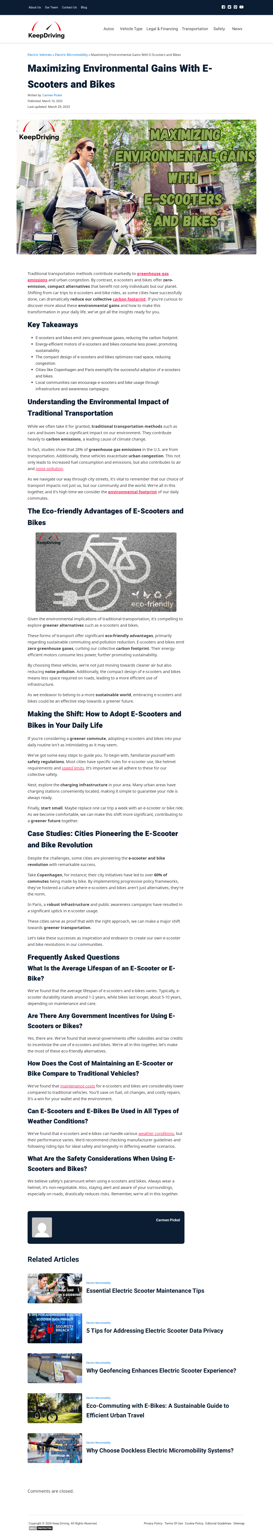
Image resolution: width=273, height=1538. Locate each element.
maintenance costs (77, 1086)
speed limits (73, 768)
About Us (35, 7)
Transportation (195, 29)
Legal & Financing (162, 29)
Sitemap (238, 1523)
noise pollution (49, 468)
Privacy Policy (153, 1523)
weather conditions (156, 1133)
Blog (84, 7)
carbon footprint (129, 299)
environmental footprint (132, 491)
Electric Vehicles (40, 55)
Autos (109, 29)
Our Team (51, 7)
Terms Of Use (173, 1523)
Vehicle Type (131, 29)
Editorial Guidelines (218, 1523)
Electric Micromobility (71, 55)
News (237, 29)
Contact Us (69, 7)
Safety (219, 29)
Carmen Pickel (52, 95)
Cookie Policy (194, 1523)
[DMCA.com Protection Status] (41, 1529)
